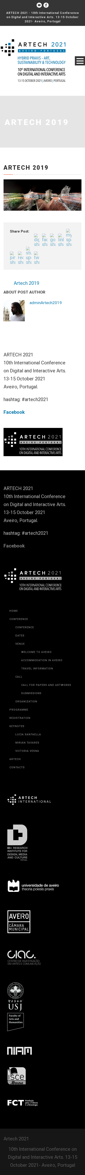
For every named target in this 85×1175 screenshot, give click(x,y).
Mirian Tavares (27, 742)
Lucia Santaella (28, 734)
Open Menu (80, 60)
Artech (15, 759)
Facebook (14, 412)
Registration (19, 718)
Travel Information (37, 668)
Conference (18, 619)
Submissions (31, 693)
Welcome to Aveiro (36, 652)
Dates (20, 635)
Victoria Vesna (27, 750)
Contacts (17, 767)
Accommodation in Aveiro (42, 660)
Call (18, 676)
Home (13, 610)
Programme (18, 709)
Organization (26, 701)
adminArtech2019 (46, 302)
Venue (20, 643)
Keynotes (17, 726)
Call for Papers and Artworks (46, 685)
